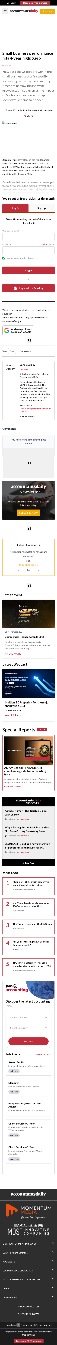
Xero (12, 351)
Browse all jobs (43, 1053)
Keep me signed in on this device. (20, 258)
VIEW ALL (28, 862)
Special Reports (23, 729)
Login (13, 2)
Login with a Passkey (31, 288)
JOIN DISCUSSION (28, 565)
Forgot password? (47, 244)
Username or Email (10, 231)
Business (6, 65)
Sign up (41, 208)
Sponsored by (25, 351)
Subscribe (47, 11)
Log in (15, 208)
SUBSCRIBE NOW (28, 1313)
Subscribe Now (28, 512)
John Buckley (29, 110)
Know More (27, 416)
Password (6, 244)
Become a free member (35, 2)
